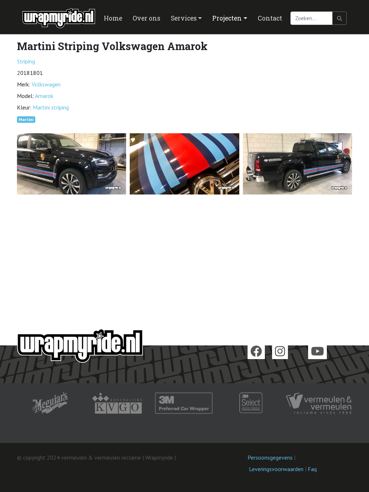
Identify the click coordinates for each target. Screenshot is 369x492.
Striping (26, 61)
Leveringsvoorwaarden (276, 469)
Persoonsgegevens (270, 457)
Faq (312, 469)
